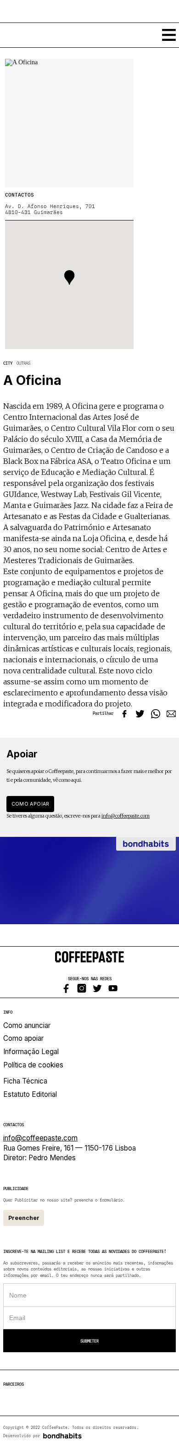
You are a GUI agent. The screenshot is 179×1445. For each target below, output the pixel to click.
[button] (69, 277)
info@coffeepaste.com (125, 816)
